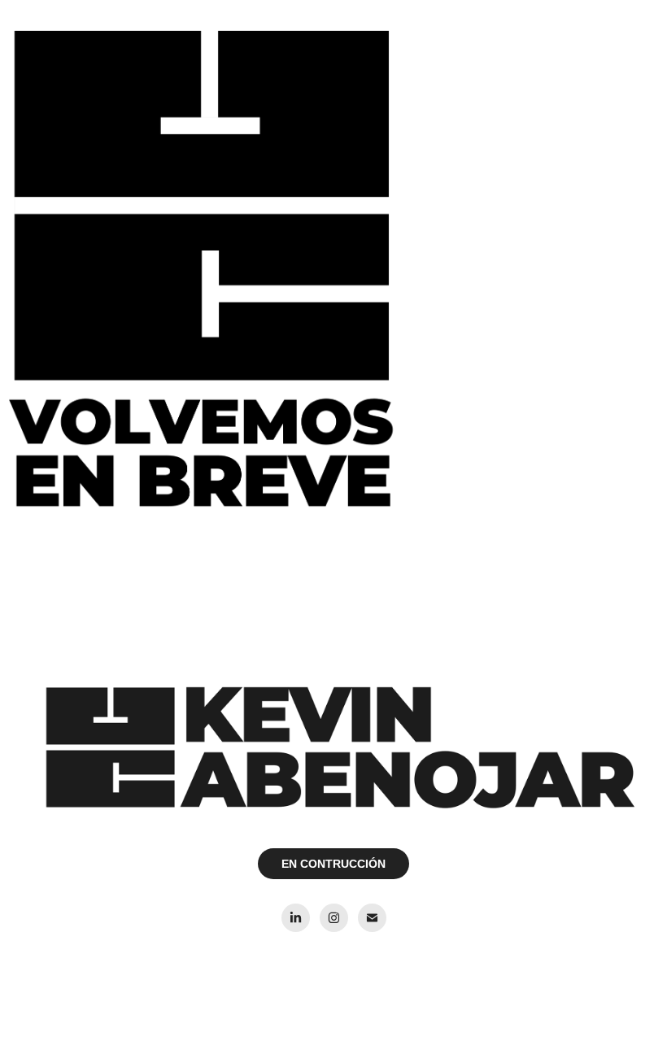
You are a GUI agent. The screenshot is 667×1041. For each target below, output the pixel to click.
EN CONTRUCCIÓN (333, 863)
